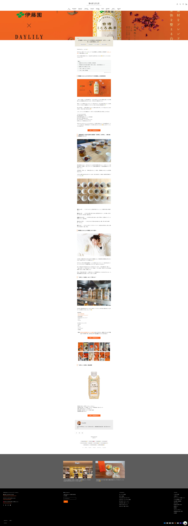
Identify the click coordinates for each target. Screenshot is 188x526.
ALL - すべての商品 (122, 494)
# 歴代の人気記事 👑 (104, 44)
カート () (186, 4)
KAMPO (90, 447)
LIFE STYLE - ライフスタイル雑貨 (125, 499)
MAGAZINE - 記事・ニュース (124, 502)
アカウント (177, 4)
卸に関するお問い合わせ (178, 504)
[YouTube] (10, 505)
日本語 (10, 520)
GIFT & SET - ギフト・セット (124, 501)
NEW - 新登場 (121, 496)
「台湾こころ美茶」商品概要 (83, 70)
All (82, 447)
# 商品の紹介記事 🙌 (83, 44)
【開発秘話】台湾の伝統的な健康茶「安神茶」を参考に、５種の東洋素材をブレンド (92, 64)
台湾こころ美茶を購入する (94, 130)
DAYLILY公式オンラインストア (83, 315)
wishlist (183, 4)
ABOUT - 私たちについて (123, 504)
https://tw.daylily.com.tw (7, 502)
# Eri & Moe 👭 (105, 441)
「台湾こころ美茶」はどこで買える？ (85, 68)
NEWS (78, 38)
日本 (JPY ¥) (5, 520)
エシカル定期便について (178, 499)
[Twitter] (5, 505)
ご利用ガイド (176, 496)
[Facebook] (3, 505)
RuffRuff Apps (107, 72)
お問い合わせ (176, 502)
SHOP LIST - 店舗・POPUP (123, 506)
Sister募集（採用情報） (178, 501)
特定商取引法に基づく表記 (178, 511)
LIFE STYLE (99, 447)
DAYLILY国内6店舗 (81, 313)
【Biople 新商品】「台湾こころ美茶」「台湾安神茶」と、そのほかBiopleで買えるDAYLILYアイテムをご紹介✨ (77, 480)
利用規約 (175, 507)
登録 (65, 501)
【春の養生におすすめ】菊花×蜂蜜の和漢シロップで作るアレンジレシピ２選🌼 (110, 480)
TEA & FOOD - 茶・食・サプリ (124, 497)
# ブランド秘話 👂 (97, 44)
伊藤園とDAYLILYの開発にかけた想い (84, 66)
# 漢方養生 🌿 (90, 44)
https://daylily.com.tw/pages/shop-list (9, 495)
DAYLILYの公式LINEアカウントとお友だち (87, 332)
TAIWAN (94, 447)
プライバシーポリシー (177, 509)
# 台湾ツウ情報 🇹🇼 (91, 441)
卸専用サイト (176, 506)
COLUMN (104, 447)
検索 (180, 4)
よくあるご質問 (176, 494)
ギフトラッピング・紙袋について (179, 497)
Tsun (110, 72)
